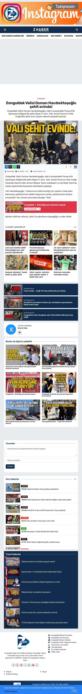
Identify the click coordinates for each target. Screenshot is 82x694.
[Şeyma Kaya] (11, 329)
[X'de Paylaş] (10, 167)
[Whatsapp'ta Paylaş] (14, 167)
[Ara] (77, 30)
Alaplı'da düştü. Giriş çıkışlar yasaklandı (40, 489)
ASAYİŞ (24, 486)
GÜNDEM (30, 36)
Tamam (74, 691)
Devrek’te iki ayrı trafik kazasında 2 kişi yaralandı (43, 510)
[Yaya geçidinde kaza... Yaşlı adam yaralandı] (59, 410)
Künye (44, 672)
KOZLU (24, 539)
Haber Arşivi (55, 652)
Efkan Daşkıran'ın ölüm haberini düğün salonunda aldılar (46, 500)
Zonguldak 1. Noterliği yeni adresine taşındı (20, 394)
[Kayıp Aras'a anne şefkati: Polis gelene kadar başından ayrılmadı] (23, 355)
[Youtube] (33, 665)
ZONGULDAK (42, 36)
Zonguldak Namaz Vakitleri (61, 640)
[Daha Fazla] (18, 167)
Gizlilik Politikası (12, 674)
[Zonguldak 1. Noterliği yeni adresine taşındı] (23, 382)
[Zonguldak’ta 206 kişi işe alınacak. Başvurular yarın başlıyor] (59, 382)
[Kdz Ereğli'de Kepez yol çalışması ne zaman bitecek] (23, 410)
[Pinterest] (21, 665)
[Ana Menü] (5, 30)
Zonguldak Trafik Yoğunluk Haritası (63, 642)
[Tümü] (75, 479)
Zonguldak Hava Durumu (60, 638)
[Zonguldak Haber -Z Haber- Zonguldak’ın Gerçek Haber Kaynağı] (41, 29)
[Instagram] (25, 665)
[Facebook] (13, 665)
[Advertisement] (41, 67)
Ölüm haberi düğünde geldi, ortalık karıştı (41, 542)
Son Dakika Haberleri (58, 650)
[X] (17, 665)
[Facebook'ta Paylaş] (6, 167)
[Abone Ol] (75, 167)
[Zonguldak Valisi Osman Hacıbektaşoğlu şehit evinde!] (41, 142)
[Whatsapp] (37, 665)
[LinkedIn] (29, 665)
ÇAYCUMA (68, 36)
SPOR (24, 528)
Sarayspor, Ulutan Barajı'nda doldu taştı (40, 531)
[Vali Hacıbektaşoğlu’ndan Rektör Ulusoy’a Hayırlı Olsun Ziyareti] (59, 355)
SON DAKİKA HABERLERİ (13, 36)
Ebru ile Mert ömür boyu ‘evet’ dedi (38, 521)
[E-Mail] (19, 332)
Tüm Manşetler (56, 647)
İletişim (8, 672)
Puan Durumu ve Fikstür (59, 645)
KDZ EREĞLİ (56, 36)
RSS (18, 684)
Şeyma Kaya (10, 171)
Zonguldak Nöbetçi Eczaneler (61, 635)
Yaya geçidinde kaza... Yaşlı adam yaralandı (57, 421)
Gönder (10, 466)
